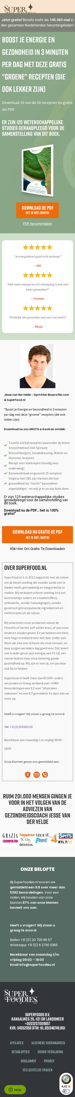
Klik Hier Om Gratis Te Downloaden (37, 549)
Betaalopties (21, 1051)
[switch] (66, 1091)
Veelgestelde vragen (37, 1070)
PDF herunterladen (37, 224)
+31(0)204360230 (21, 727)
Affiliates (16, 1042)
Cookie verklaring (50, 1051)
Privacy (49, 1061)
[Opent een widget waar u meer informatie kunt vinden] (15, 1090)
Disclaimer (28, 1061)
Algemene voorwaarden (48, 1042)
